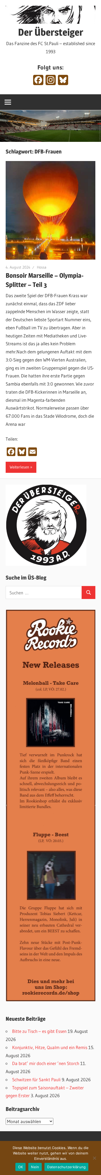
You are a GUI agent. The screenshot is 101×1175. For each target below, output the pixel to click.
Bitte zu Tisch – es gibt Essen (39, 1031)
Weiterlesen (19, 467)
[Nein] (94, 1158)
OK (20, 1167)
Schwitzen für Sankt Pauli (36, 1079)
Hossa (41, 267)
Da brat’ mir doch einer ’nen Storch (45, 1063)
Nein (35, 1167)
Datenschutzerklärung (66, 1167)
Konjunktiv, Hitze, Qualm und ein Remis (49, 1047)
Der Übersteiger (50, 32)
